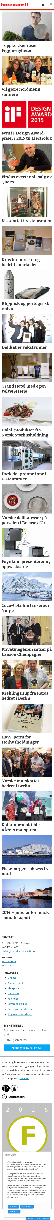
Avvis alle (13, 1207)
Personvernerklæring (20, 1009)
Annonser (13, 993)
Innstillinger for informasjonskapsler (38, 1218)
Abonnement (15, 983)
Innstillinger (14, 1211)
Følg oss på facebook (20, 1014)
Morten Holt (9, 961)
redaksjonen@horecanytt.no (18, 951)
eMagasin (13, 988)
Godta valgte (26, 1207)
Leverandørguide (17, 1003)
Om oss (12, 977)
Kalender (13, 998)
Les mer (24, 1078)
